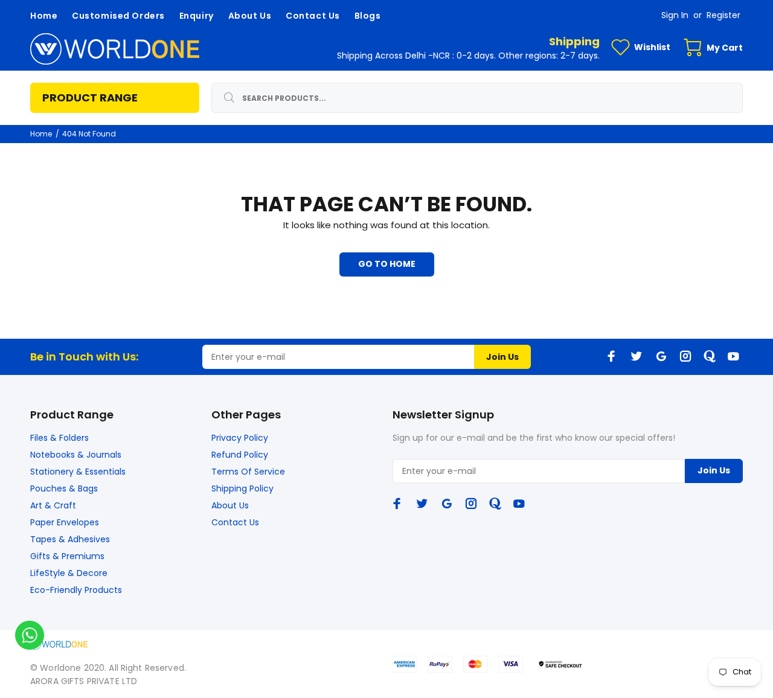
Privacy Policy (239, 438)
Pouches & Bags (64, 488)
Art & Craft (53, 505)
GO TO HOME (386, 264)
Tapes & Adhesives (70, 539)
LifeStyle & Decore (68, 573)
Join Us (502, 357)
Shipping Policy (242, 488)
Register (723, 15)
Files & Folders (59, 438)
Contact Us (235, 522)
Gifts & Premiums (67, 556)
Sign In (674, 15)
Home (41, 134)
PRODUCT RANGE (90, 97)
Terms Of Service (248, 472)
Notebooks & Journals (75, 455)
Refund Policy (239, 455)
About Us (230, 505)
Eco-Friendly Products (76, 590)
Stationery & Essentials (78, 472)
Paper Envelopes (64, 522)
